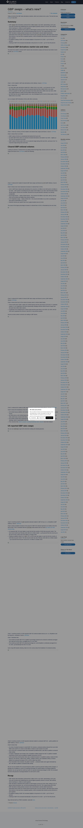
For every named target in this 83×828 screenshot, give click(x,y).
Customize (33, 417)
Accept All (49, 417)
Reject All (42, 417)
